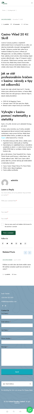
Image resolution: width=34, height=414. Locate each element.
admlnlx (7, 24)
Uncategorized (11, 10)
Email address (6, 322)
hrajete (3, 138)
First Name (5, 313)
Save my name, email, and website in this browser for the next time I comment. (18, 225)
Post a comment (8, 233)
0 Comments (16, 24)
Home (3, 10)
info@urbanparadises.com (8, 302)
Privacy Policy (28, 390)
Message (4, 347)
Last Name (5, 330)
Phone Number (6, 338)
